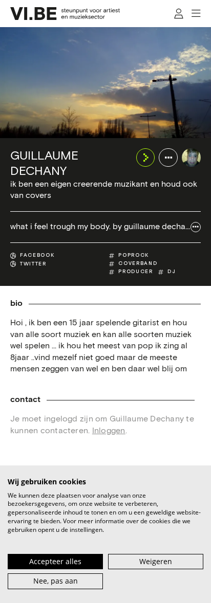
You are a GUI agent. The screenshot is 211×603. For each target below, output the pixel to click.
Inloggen (108, 431)
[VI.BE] (65, 13)
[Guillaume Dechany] (191, 157)
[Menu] (195, 13)
